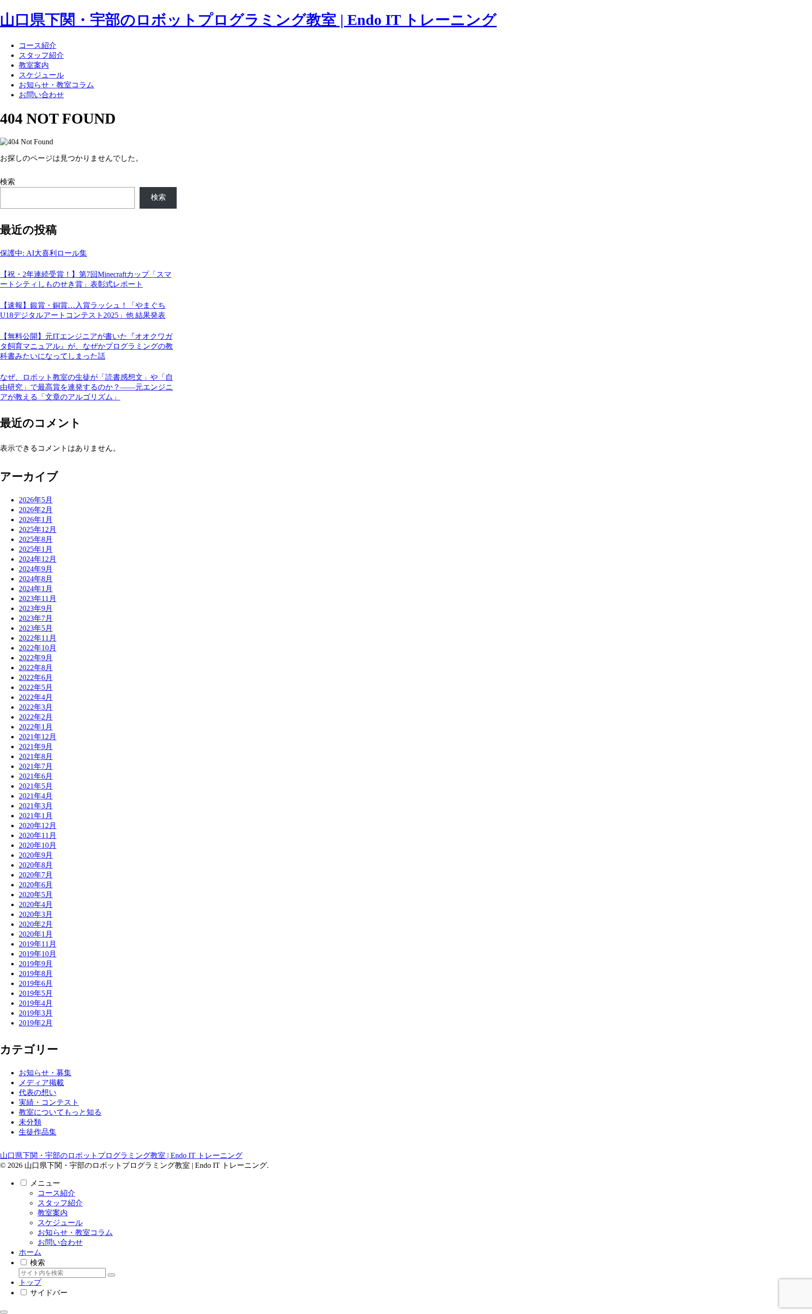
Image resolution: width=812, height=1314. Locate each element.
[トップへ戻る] (4, 1312)
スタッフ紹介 (60, 1203)
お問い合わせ (60, 1242)
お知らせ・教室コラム (75, 1232)
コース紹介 (56, 1193)
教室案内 (53, 1213)
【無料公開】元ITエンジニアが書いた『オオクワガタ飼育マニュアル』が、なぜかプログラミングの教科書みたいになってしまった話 (86, 346)
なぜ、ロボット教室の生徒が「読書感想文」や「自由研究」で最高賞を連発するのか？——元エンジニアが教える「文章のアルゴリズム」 (86, 387)
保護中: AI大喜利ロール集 (43, 253)
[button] (111, 1275)
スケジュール (60, 1223)
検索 (7, 182)
